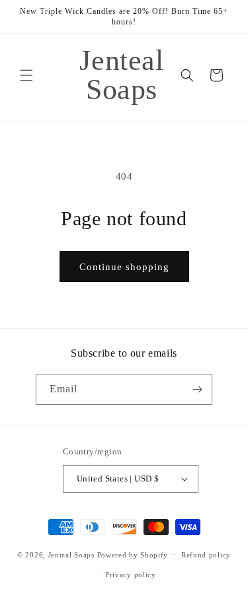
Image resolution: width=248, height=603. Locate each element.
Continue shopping (124, 267)
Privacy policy (130, 575)
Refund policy (206, 555)
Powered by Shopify (133, 554)
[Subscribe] (197, 389)
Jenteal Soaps (71, 554)
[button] (26, 75)
